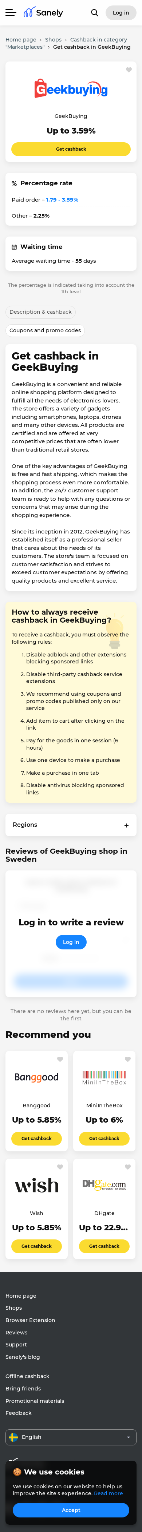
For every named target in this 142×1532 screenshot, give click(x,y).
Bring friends (23, 1388)
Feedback (18, 1413)
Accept (71, 1510)
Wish (36, 1213)
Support (16, 1344)
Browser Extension (30, 1320)
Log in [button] (121, 12)
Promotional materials (34, 1401)
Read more (108, 1493)
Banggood (37, 1105)
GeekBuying (71, 116)
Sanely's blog (22, 1357)
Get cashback (71, 149)
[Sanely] (43, 13)
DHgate (104, 1213)
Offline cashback (27, 1376)
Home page (20, 1296)
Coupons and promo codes (45, 330)
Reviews (16, 1332)
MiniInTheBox (104, 1105)
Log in (71, 942)
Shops (13, 1308)
